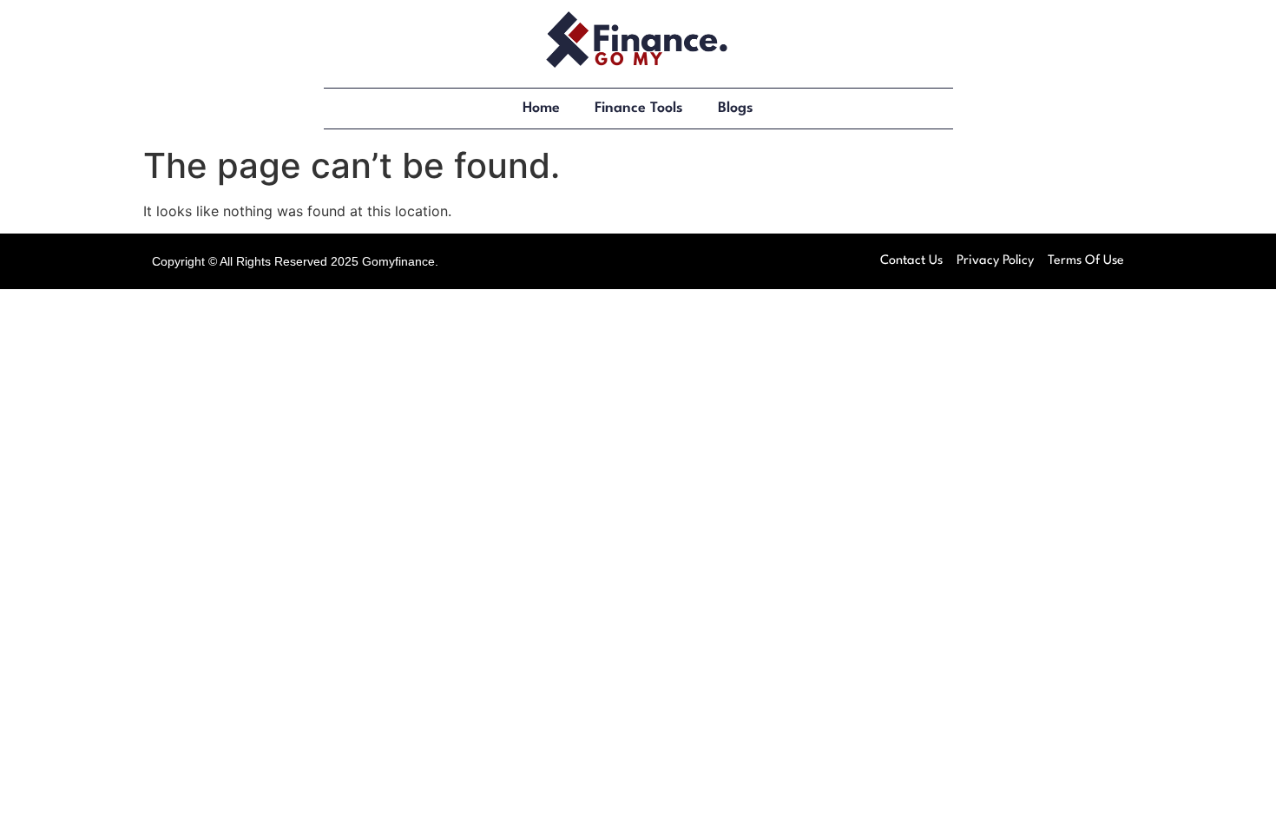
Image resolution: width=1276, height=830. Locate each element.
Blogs (735, 108)
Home (541, 108)
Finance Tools (639, 108)
